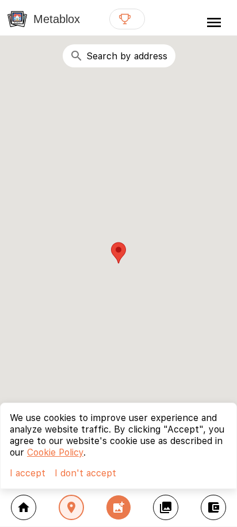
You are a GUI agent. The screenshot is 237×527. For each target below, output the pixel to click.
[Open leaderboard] (127, 19)
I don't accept (85, 473)
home (23, 507)
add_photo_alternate (118, 507)
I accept (27, 473)
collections (166, 507)
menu (214, 22)
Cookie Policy (55, 452)
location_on (71, 507)
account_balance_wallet (213, 507)
